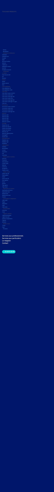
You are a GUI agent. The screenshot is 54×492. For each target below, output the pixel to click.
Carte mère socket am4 (7, 98)
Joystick (4, 183)
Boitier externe (5, 83)
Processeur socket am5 (7, 108)
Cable (3, 205)
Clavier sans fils (5, 173)
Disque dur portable (6, 128)
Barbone (4, 63)
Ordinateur (4, 54)
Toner (3, 212)
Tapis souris (5, 187)
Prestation (5, 228)
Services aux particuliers (11, 238)
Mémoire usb (5, 131)
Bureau (4, 49)
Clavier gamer (5, 175)
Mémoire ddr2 (5, 120)
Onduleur (4, 146)
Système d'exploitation (7, 218)
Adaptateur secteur (6, 66)
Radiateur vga (5, 141)
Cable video (4, 207)
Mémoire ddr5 (5, 115)
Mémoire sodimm (6, 121)
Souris (3, 182)
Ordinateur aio (5, 56)
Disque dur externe (6, 130)
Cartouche (4, 210)
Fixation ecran (5, 170)
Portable (4, 58)
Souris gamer (5, 180)
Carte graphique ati (6, 88)
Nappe (3, 202)
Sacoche (4, 68)
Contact (5, 243)
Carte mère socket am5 (7, 95)
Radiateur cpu (5, 140)
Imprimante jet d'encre (7, 190)
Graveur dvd (5, 136)
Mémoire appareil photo (7, 133)
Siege (3, 227)
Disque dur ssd (5, 125)
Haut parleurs (5, 161)
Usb (3, 153)
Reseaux (4, 78)
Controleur (4, 155)
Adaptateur (4, 203)
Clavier (3, 176)
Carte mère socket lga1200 (8, 100)
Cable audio (4, 200)
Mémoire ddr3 (5, 118)
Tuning (3, 225)
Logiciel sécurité (5, 217)
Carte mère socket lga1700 (8, 96)
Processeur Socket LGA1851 (8, 106)
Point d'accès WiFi (6, 74)
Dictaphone (4, 168)
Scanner (4, 197)
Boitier (3, 81)
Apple (3, 59)
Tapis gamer (5, 185)
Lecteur (4, 150)
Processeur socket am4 (7, 110)
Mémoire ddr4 (5, 116)
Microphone (5, 51)
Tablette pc (4, 64)
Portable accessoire (6, 69)
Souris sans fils (5, 178)
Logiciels (4, 220)
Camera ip (4, 166)
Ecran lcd (4, 158)
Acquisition (4, 151)
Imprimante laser (6, 192)
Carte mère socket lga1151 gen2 (9, 101)
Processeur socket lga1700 (8, 111)
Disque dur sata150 (6, 126)
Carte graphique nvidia (7, 90)
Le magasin (6, 241)
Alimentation (5, 148)
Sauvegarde (4, 135)
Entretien (4, 222)
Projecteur (4, 160)
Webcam (4, 165)
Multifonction (5, 193)
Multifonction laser (6, 195)
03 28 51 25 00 (9, 252)
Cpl (3, 76)
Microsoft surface (6, 61)
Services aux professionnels (12, 236)
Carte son (4, 103)
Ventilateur (4, 143)
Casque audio (5, 163)
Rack (3, 84)
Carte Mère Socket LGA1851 (8, 93)
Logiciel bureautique (6, 215)
